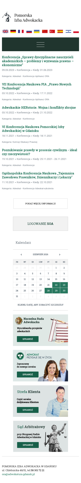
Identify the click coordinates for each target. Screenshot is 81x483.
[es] (60, 31)
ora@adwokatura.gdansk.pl (18, 474)
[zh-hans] (45, 31)
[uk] (37, 31)
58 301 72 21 (37, 470)
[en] (5, 31)
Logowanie (40, 224)
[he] (68, 31)
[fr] (21, 31)
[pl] (76, 31)
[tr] (52, 31)
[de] (13, 31)
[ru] (29, 31)
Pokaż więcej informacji (40, 203)
